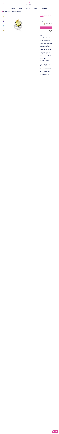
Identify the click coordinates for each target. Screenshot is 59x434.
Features (46, 31)
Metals (27, 8)
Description (42, 31)
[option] (29, 1)
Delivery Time (50, 31)
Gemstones (35, 8)
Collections (13, 8)
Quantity (42, 18)
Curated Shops (44, 8)
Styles (20, 8)
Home (2, 11)
